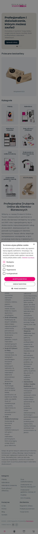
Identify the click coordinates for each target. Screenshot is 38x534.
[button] (19, 288)
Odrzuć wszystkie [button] (19, 284)
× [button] (34, 244)
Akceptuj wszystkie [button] (20, 279)
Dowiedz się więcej (28, 258)
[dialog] (19, 267)
